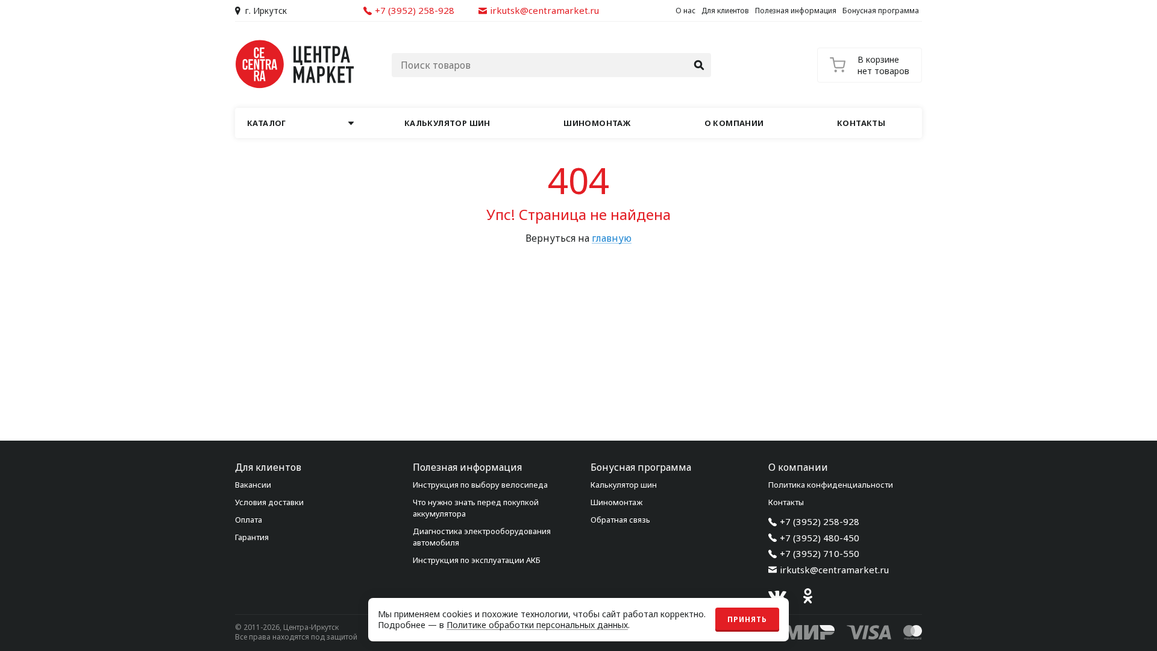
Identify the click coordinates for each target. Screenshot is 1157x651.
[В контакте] (777, 596)
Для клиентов (725, 10)
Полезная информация (795, 10)
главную (612, 238)
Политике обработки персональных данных (537, 625)
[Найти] (699, 65)
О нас (685, 10)
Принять (747, 619)
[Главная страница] (295, 64)
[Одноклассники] (807, 596)
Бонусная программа (880, 10)
